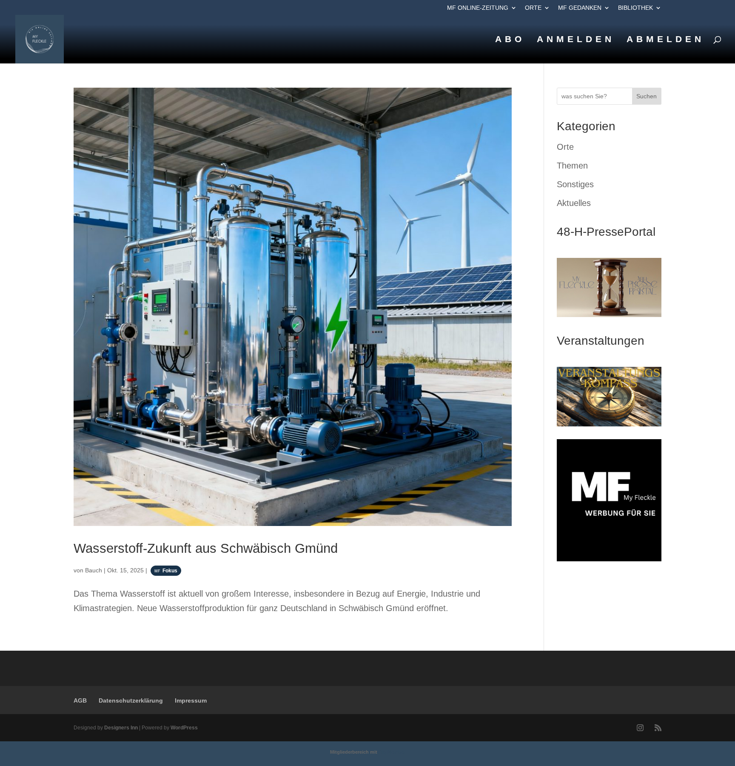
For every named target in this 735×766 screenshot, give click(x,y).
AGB (80, 700)
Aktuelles (574, 203)
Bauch (93, 570)
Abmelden (665, 40)
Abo (510, 40)
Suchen (646, 96)
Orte (533, 8)
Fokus (169, 571)
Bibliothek (635, 8)
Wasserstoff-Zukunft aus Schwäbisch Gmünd (206, 548)
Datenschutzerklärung (131, 700)
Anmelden (576, 40)
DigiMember (392, 752)
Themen (572, 165)
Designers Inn (121, 728)
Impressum (191, 700)
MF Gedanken (579, 8)
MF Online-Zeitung (477, 8)
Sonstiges (575, 184)
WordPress (184, 728)
